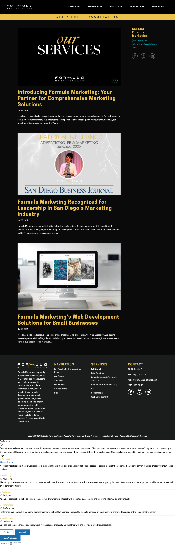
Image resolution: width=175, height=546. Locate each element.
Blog (56, 393)
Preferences (7, 505)
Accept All (22, 532)
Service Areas (60, 389)
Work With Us (137, 7)
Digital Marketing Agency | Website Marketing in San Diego (66, 436)
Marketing (6, 476)
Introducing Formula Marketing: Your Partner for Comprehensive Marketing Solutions (67, 99)
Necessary (7, 459)
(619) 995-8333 (139, 41)
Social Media (97, 393)
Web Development (99, 397)
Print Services (97, 373)
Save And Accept (10, 538)
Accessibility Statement (129, 436)
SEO (93, 389)
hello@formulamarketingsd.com (142, 380)
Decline (6, 532)
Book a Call (158, 7)
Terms (109, 436)
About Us (58, 381)
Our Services (60, 385)
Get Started (59, 377)
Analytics (6, 492)
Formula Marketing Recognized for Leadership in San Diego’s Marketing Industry (65, 208)
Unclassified (7, 518)
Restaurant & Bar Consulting (104, 385)
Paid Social (96, 369)
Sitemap (143, 436)
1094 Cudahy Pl (135, 369)
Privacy (116, 436)
